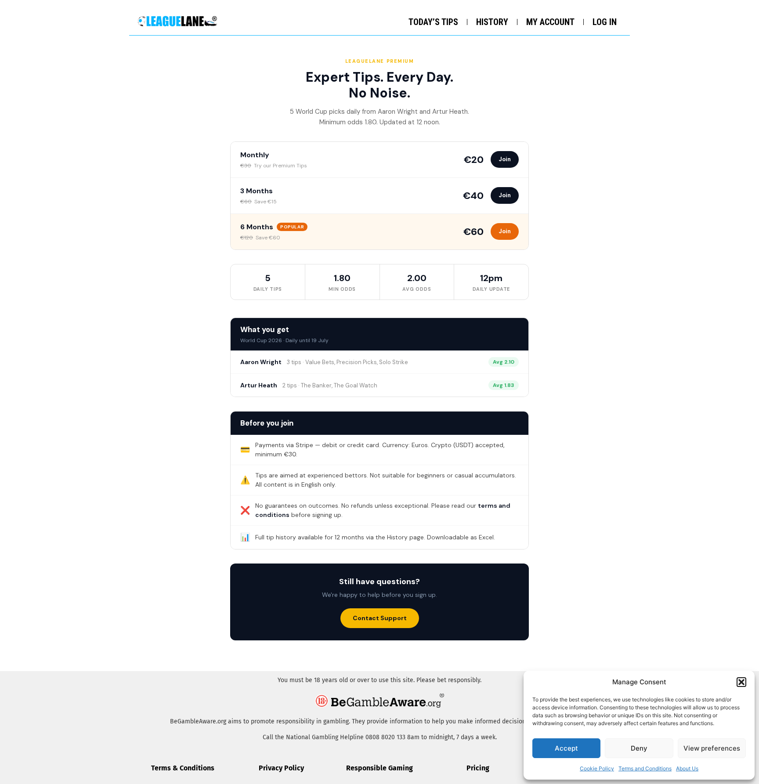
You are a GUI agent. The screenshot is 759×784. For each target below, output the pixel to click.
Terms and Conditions (645, 768)
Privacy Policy (281, 768)
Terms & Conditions (182, 768)
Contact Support (380, 618)
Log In (605, 22)
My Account (550, 22)
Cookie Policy (597, 768)
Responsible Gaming (379, 768)
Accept (566, 748)
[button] (741, 682)
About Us (687, 768)
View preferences (711, 748)
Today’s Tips (433, 22)
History (492, 22)
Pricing (477, 768)
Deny (639, 748)
